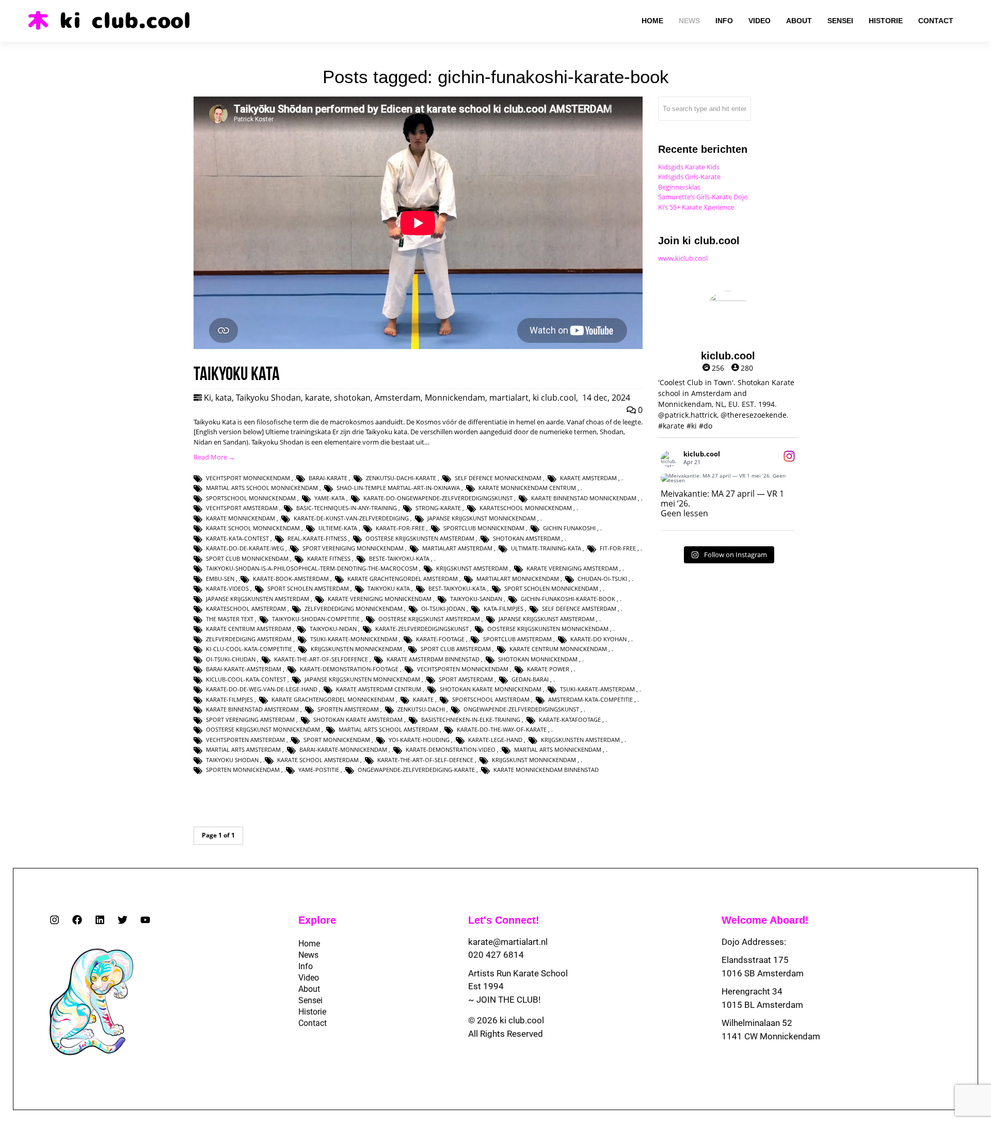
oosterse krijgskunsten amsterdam (419, 538)
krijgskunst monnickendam (534, 760)
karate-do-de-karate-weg (245, 548)
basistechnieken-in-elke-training (470, 719)
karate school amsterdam (318, 760)
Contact (312, 1023)
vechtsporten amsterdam (245, 740)
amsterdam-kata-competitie (590, 699)
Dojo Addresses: (754, 942)
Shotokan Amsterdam (526, 538)
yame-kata (329, 498)
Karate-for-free (400, 528)
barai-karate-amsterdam (243, 669)
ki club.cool (554, 397)
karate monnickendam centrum (527, 488)
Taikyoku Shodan (268, 397)
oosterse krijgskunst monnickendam (263, 729)
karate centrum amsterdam (248, 628)
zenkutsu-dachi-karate (401, 478)
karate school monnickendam (253, 528)
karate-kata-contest (237, 538)
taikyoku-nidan (333, 628)
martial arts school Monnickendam (262, 488)
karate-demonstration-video (451, 749)
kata (223, 397)
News (308, 955)
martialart (509, 397)
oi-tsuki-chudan (230, 659)
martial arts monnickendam (557, 749)
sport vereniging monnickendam (353, 548)
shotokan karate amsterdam (358, 719)
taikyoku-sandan (476, 599)
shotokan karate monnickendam (490, 689)
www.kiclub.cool (683, 258)
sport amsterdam (466, 679)
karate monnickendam (240, 518)
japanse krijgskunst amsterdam (547, 619)
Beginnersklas (679, 187)
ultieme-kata (337, 528)
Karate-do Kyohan (598, 639)
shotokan (352, 397)
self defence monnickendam (498, 478)
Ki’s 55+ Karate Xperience (696, 207)
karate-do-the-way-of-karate (502, 729)
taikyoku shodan (232, 760)
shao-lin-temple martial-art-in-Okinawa (398, 488)
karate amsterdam (588, 478)
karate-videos (227, 588)
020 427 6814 (496, 955)
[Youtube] (145, 920)
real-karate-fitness (317, 538)
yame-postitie (318, 769)
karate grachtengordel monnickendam (332, 699)
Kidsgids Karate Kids (689, 166)
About (309, 989)
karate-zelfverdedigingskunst (422, 628)
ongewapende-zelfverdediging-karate (416, 769)
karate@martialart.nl (508, 942)
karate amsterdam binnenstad (433, 659)
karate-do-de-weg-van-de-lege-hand (261, 689)
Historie (312, 1012)
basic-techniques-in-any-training (346, 508)
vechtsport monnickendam (248, 478)
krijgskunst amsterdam (472, 568)
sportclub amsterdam (517, 639)
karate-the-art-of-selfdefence (321, 659)
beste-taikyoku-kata (399, 558)
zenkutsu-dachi (421, 709)
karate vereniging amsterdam (572, 568)
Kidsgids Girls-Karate (689, 176)
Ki (207, 397)
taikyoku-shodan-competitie (316, 619)
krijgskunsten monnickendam (356, 649)
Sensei (310, 1000)
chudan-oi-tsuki (602, 578)
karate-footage (440, 639)
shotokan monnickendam (538, 659)
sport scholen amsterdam (308, 588)
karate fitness (328, 558)
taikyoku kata (388, 588)
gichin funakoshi (569, 528)
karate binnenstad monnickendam (583, 498)
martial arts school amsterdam (388, 729)
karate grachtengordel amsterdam (402, 578)
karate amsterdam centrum (378, 689)
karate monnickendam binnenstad (546, 769)
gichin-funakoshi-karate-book (568, 599)
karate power (548, 669)
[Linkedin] (100, 920)
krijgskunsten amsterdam (580, 740)
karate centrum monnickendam (558, 649)
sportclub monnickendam (483, 528)
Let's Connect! (503, 920)
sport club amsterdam (456, 649)
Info (305, 966)
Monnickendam (455, 397)
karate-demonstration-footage (349, 669)
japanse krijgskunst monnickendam (481, 518)
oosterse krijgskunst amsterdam (429, 619)
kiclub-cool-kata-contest (246, 679)
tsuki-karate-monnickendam (353, 639)
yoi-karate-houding (419, 740)
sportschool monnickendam (251, 498)
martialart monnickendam (517, 578)
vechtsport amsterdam (242, 508)
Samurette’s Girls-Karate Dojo (703, 196)
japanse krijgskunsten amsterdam (257, 599)
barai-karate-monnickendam (343, 749)
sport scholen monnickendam (551, 588)
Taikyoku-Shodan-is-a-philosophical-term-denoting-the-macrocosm (312, 568)
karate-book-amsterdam (291, 578)
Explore (317, 920)
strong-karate (438, 508)
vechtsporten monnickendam (462, 669)
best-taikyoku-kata (457, 588)
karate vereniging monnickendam (379, 599)
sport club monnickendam (247, 558)
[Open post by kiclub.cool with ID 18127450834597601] (728, 478)
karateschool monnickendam (525, 508)
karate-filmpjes (229, 699)
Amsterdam (398, 397)
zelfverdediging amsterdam (249, 639)
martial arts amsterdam (243, 749)
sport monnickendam (336, 740)
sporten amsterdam (348, 709)
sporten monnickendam (243, 769)
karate (317, 397)
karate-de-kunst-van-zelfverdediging (351, 518)
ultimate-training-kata (546, 548)
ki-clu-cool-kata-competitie (249, 649)
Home (309, 943)
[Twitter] (122, 920)
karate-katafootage (570, 719)
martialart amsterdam (457, 548)
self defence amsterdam (579, 608)
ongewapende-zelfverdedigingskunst (521, 709)
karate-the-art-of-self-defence (425, 760)
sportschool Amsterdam (491, 699)
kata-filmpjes (503, 608)
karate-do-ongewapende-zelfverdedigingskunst (438, 498)
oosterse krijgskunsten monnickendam (548, 628)
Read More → (214, 457)
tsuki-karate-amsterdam (597, 689)
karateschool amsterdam (246, 608)
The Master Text (229, 619)
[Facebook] (77, 920)
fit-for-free (618, 548)
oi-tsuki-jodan (443, 608)
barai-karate (328, 478)
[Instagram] (54, 920)
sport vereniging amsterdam (250, 719)
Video (308, 978)
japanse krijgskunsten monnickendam (362, 679)
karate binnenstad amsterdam (252, 709)
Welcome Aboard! (765, 920)
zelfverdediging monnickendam (354, 608)
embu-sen (220, 578)
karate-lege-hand (495, 740)
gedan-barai (530, 679)
